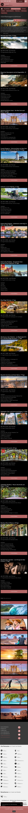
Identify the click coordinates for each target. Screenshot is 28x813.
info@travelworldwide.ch (5, 735)
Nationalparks (10, 10)
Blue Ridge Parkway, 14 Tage (8, 300)
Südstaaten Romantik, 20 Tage (9, 448)
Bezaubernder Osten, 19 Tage (8, 35)
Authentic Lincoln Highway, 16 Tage (10, 186)
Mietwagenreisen (16, 8)
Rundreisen (7, 8)
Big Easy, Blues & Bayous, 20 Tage (10, 523)
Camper (24, 8)
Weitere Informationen (18, 809)
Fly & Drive (4, 13)
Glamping (23, 10)
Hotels (3, 10)
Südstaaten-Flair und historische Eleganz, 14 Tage (14, 411)
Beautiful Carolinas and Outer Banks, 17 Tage (13, 375)
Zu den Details (14, 65)
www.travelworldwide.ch (5, 737)
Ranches (17, 10)
